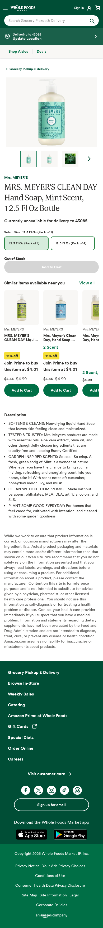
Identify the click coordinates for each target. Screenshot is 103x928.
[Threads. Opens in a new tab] (77, 790)
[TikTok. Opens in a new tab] (64, 790)
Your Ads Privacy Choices (63, 865)
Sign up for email (51, 804)
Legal (74, 894)
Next (89, 158)
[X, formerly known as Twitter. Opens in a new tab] (38, 790)
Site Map (29, 894)
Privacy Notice (27, 865)
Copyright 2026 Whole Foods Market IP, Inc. (52, 853)
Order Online (20, 748)
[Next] (49, 122)
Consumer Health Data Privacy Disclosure (50, 885)
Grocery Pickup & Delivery (33, 672)
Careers (15, 759)
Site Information (53, 894)
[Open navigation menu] (5, 7)
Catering (16, 705)
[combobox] (47, 20)
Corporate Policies (51, 904)
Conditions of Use (50, 875)
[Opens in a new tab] (32, 834)
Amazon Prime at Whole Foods (37, 715)
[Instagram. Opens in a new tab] (51, 790)
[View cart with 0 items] (98, 7)
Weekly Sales (21, 694)
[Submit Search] (92, 20)
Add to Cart (51, 267)
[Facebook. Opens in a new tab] (25, 790)
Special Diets (21, 737)
